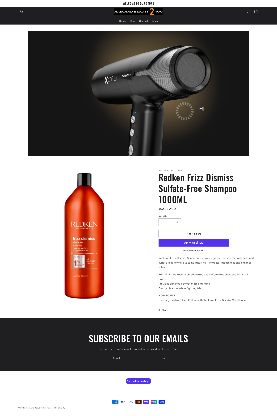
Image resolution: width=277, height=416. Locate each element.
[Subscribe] (163, 358)
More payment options (194, 250)
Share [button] (165, 310)
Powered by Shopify (56, 408)
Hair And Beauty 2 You (36, 408)
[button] (21, 11)
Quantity (163, 216)
